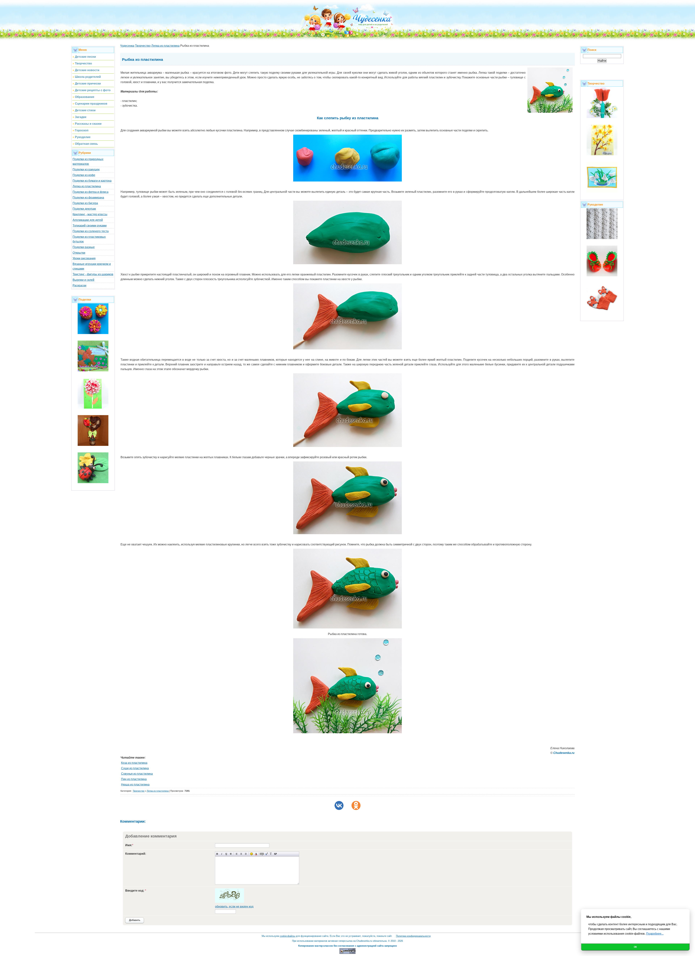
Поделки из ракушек (86, 169)
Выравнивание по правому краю (246, 854)
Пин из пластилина (134, 779)
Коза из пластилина (134, 762)
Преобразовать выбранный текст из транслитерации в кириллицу (271, 854)
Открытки (79, 252)
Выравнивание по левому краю (237, 854)
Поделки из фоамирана (88, 197)
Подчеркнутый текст (226, 854)
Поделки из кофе (84, 175)
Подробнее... (655, 933)
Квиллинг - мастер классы (90, 214)
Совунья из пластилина (137, 773)
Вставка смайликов (251, 854)
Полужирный (217, 854)
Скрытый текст (262, 854)
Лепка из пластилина (87, 186)
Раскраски (79, 285)
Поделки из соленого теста (91, 231)
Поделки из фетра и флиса (90, 191)
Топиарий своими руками (90, 225)
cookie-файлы (287, 936)
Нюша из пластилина (135, 784)
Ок (635, 947)
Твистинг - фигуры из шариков (93, 274)
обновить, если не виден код (234, 906)
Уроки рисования (84, 258)
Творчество (138, 791)
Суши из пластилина (135, 768)
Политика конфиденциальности (413, 936)
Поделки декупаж (84, 208)
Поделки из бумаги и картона (92, 180)
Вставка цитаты (266, 854)
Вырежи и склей (83, 279)
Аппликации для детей (88, 219)
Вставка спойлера (275, 854)
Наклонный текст (222, 854)
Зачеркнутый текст (231, 854)
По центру (241, 854)
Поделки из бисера (85, 203)
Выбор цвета (256, 854)
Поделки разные (84, 247)
